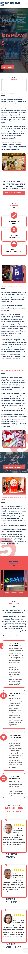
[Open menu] (26, 4)
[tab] (5, 592)
